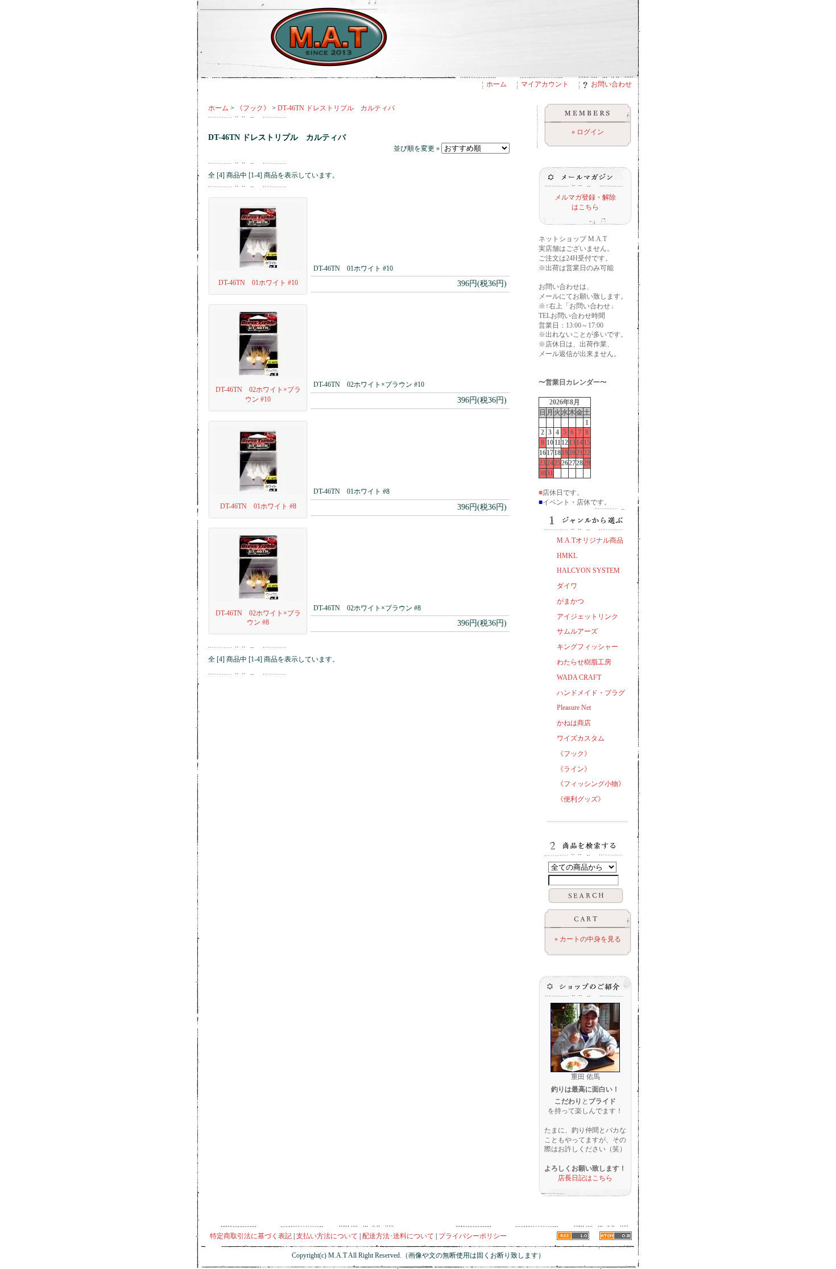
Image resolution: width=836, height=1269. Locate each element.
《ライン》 (574, 769)
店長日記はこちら (585, 1178)
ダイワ (567, 586)
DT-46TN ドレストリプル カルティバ (336, 108)
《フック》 (253, 108)
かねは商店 (574, 723)
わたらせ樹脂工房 (584, 662)
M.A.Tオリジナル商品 (590, 540)
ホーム (496, 84)
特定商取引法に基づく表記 (251, 1236)
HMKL (567, 556)
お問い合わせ (611, 84)
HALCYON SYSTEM (588, 570)
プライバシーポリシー (472, 1236)
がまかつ (570, 601)
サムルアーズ (577, 631)
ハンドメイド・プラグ (591, 693)
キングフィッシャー (587, 647)
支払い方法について (327, 1236)
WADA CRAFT (579, 677)
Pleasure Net (574, 708)
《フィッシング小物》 (591, 784)
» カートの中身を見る (587, 939)
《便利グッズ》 (581, 799)
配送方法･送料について (398, 1236)
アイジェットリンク (587, 617)
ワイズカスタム (581, 738)
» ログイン (588, 132)
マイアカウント (545, 84)
